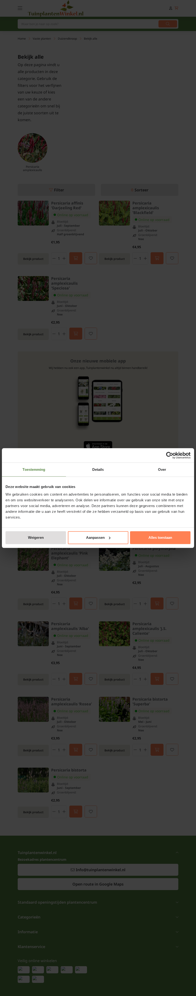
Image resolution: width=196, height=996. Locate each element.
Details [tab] (98, 469)
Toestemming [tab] (33, 469)
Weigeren (36, 537)
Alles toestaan (160, 537)
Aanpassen (95, 537)
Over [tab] (162, 469)
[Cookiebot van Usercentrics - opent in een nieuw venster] (170, 455)
